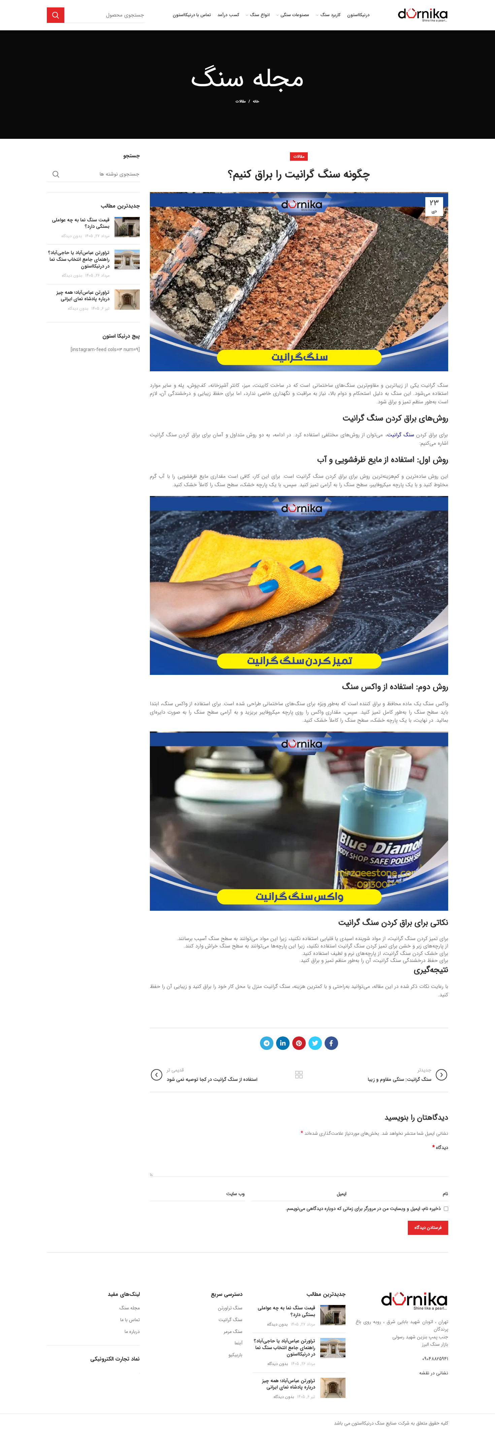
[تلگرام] (266, 1043)
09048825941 (435, 1359)
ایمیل (341, 1193)
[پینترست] (299, 1043)
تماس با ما (130, 1319)
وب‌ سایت (235, 1193)
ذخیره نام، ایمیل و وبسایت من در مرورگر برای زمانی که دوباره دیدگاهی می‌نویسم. (363, 1208)
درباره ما (132, 1331)
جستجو (55, 15)
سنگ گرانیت (400, 435)
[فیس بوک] (331, 1043)
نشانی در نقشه (433, 1373)
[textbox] (299, 1003)
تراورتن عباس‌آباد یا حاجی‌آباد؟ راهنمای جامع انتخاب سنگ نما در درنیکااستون (78, 259)
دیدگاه (440, 1147)
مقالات (241, 101)
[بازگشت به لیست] (299, 1075)
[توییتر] (315, 1043)
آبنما (238, 1343)
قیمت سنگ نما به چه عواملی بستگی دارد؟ (80, 223)
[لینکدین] (283, 1043)
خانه (256, 101)
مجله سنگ (130, 1308)
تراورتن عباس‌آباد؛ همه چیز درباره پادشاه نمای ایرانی (83, 296)
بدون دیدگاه (71, 236)
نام (445, 1193)
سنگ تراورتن (230, 1308)
